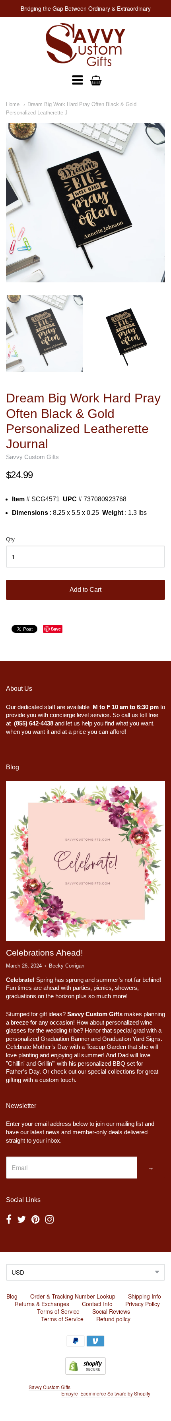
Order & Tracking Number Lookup (72, 1296)
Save (56, 629)
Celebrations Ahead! (44, 952)
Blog (11, 1296)
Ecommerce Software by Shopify (115, 1393)
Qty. (11, 539)
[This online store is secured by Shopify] (85, 1372)
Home (12, 104)
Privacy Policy (142, 1304)
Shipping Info (144, 1296)
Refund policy (113, 1319)
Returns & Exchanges (42, 1304)
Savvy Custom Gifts (32, 456)
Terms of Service (58, 1311)
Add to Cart (85, 589)
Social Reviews (111, 1311)
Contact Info (97, 1304)
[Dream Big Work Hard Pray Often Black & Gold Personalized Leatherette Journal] (85, 202)
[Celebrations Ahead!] (85, 861)
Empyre (69, 1393)
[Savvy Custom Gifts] (85, 44)
